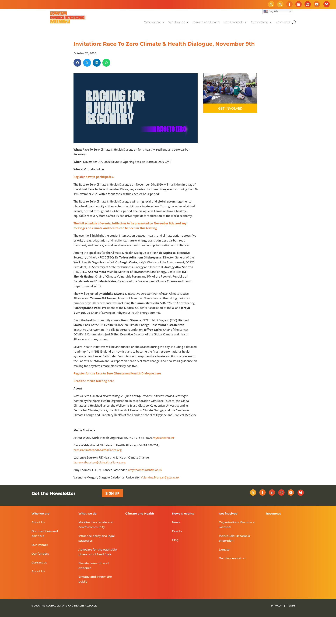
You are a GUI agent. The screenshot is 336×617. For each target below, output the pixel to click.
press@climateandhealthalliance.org (98, 450)
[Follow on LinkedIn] (298, 4)
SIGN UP (112, 493)
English (273, 11)
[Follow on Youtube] (317, 4)
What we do (176, 22)
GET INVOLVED (230, 108)
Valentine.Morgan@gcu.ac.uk (160, 477)
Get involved (259, 22)
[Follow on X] (271, 4)
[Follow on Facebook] (289, 4)
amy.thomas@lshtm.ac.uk (145, 470)
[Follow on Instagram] (307, 4)
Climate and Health (206, 22)
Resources (282, 22)
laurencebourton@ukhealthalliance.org (99, 462)
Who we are (152, 22)
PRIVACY (276, 605)
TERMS (291, 605)
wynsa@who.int (163, 438)
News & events (233, 22)
